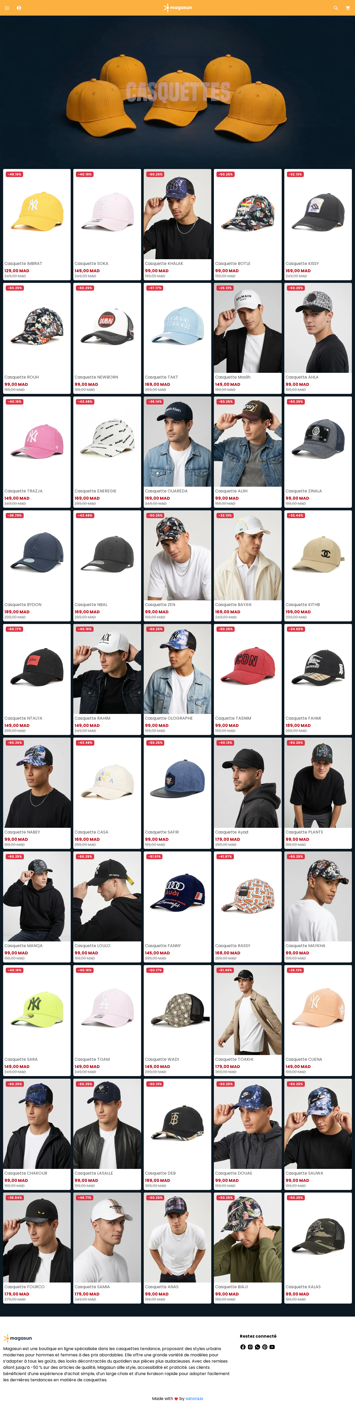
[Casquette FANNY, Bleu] (177, 896)
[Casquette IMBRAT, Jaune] (37, 214)
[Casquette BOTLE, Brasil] (247, 214)
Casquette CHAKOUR (25, 1173)
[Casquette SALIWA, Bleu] (318, 1124)
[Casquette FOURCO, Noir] (37, 1238)
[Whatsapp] (258, 1347)
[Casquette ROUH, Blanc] (37, 328)
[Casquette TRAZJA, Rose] (37, 441)
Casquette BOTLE (233, 263)
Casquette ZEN (160, 605)
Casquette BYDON (22, 605)
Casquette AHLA (302, 377)
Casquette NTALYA (23, 718)
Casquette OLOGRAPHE (169, 718)
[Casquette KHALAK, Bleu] (177, 214)
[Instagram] (250, 1347)
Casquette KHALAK (164, 263)
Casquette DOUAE (233, 1173)
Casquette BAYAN (233, 605)
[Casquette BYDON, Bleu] (37, 555)
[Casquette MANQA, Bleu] (37, 896)
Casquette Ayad (231, 832)
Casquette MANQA (23, 946)
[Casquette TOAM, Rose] (107, 1010)
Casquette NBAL (91, 605)
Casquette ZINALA (304, 491)
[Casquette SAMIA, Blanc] (107, 1238)
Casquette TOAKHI (234, 1059)
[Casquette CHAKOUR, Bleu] (37, 1124)
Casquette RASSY (232, 946)
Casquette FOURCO (24, 1287)
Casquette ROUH (21, 377)
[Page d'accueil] (177, 7)
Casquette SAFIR (162, 832)
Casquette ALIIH (231, 491)
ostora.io (194, 1399)
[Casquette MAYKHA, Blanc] (318, 896)
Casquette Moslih (233, 377)
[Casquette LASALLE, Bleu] (107, 1124)
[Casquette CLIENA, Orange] (318, 1010)
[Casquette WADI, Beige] (177, 1010)
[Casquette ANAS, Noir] (177, 1238)
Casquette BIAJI (231, 1287)
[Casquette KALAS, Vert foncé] (318, 1238)
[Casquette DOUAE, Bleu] (247, 1124)
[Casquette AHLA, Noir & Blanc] (318, 328)
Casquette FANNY (163, 946)
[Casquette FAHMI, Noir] (318, 669)
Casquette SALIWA (304, 1173)
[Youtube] (272, 1347)
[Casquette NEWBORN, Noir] (107, 328)
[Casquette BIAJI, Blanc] (247, 1238)
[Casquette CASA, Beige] (107, 783)
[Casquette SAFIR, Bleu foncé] (177, 783)
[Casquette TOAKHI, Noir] (247, 1010)
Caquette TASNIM (233, 718)
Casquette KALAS (303, 1287)
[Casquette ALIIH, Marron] (247, 441)
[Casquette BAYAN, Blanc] (247, 555)
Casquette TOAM (92, 1059)
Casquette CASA (91, 832)
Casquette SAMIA (92, 1287)
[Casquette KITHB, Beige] (318, 555)
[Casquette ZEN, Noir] (177, 555)
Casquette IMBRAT (23, 263)
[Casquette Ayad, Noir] (247, 783)
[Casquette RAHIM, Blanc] (107, 669)
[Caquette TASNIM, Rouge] (247, 669)
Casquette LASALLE (94, 1173)
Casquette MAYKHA (305, 946)
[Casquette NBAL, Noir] (107, 555)
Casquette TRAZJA (23, 491)
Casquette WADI (162, 1059)
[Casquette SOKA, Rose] (107, 214)
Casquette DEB (160, 1173)
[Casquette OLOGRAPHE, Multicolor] (177, 669)
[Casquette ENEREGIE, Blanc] (107, 441)
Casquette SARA (21, 1059)
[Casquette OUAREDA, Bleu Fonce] (177, 441)
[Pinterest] (265, 1347)
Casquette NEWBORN (96, 377)
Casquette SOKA (91, 263)
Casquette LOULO (92, 946)
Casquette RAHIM (92, 718)
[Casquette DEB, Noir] (177, 1124)
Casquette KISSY (302, 263)
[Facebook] (243, 1347)
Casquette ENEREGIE (95, 491)
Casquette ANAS (162, 1287)
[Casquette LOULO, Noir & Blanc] (107, 896)
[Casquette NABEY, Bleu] (37, 783)
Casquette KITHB (303, 605)
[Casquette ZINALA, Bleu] (318, 441)
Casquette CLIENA (304, 1059)
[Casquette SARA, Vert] (37, 1010)
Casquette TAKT (161, 377)
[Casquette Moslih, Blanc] (247, 328)
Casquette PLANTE (304, 832)
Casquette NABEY (22, 832)
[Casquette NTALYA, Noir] (37, 669)
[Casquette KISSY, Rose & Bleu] (318, 214)
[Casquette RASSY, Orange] (247, 896)
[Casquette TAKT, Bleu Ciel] (177, 328)
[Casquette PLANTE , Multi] (318, 783)
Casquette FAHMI (303, 718)
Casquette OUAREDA (166, 491)
